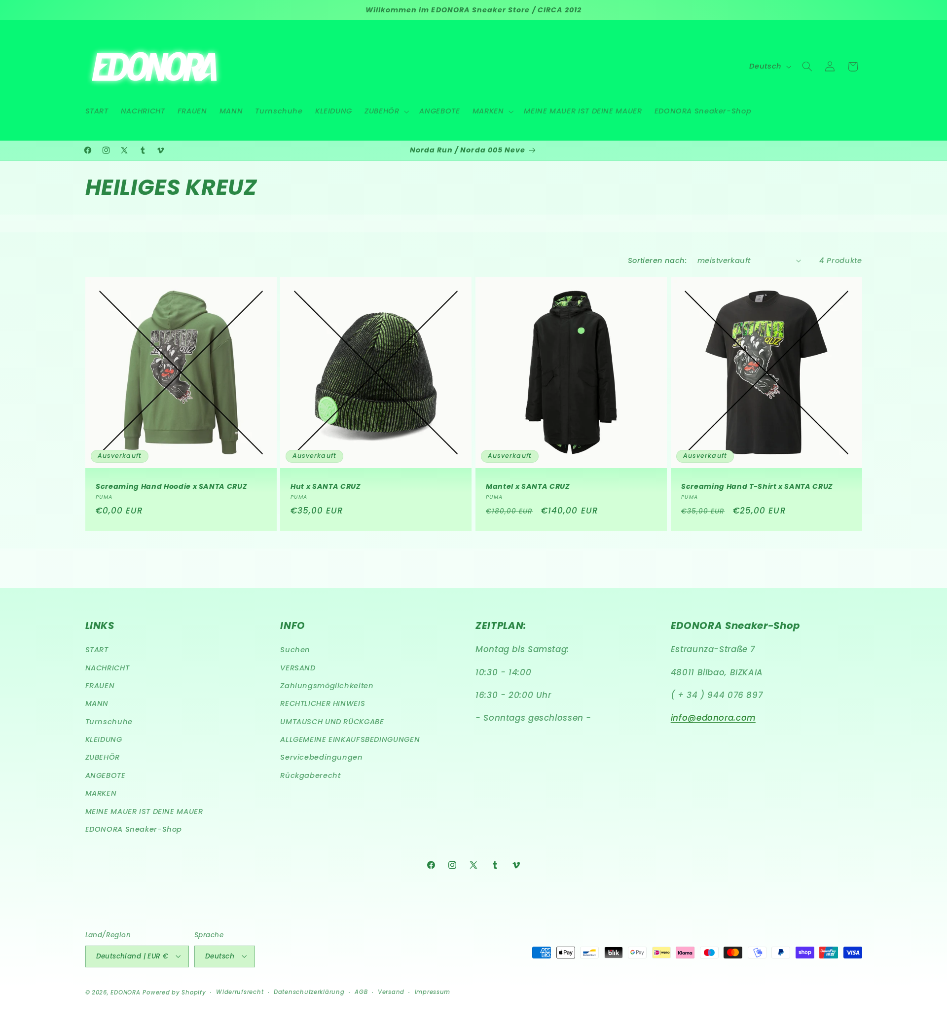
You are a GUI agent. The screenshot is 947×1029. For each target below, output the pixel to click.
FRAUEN (100, 686)
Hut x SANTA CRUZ (326, 486)
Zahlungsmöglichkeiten (326, 686)
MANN (97, 704)
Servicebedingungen (321, 758)
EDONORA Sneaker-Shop (133, 830)
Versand (391, 992)
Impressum (433, 992)
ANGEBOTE (105, 775)
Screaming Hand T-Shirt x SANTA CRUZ (757, 486)
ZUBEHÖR (102, 758)
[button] (386, 111)
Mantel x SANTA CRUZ (528, 486)
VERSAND (297, 668)
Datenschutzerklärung (309, 992)
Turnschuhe (109, 722)
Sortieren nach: (657, 260)
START (97, 650)
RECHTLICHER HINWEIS (322, 704)
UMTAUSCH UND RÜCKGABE (332, 722)
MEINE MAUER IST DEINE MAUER (144, 811)
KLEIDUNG (103, 740)
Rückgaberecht (310, 775)
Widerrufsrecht (239, 992)
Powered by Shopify (174, 992)
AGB (361, 992)
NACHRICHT (107, 668)
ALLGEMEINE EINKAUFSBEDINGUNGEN (350, 740)
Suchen (295, 650)
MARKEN (101, 794)
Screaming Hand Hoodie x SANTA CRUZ (171, 486)
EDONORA (125, 992)
